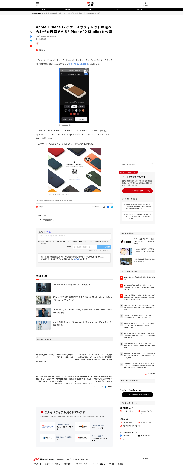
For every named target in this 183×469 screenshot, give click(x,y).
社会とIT (91, 9)
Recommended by (99, 387)
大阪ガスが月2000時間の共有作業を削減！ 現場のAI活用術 (64, 378)
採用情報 (111, 464)
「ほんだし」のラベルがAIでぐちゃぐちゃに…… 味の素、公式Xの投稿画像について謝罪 (138, 216)
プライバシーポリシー (82, 464)
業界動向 (67, 9)
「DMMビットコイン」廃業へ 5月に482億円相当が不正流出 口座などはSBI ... (103, 357)
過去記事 (139, 9)
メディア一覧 (37, 464)
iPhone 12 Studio (77, 63)
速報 (43, 9)
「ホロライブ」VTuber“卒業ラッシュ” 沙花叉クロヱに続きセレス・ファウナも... (45, 379)
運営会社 (102, 464)
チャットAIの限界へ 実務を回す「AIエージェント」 (83, 378)
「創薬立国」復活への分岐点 (45, 356)
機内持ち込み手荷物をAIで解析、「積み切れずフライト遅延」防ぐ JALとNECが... (103, 379)
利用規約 (145, 459)
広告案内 (57, 464)
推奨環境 (120, 464)
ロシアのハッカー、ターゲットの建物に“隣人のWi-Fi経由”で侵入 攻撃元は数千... (84, 357)
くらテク (115, 9)
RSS (94, 464)
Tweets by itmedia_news (130, 390)
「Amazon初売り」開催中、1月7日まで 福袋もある (64, 356)
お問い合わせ (68, 464)
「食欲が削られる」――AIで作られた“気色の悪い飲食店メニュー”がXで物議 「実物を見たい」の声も (138, 206)
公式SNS (47, 464)
